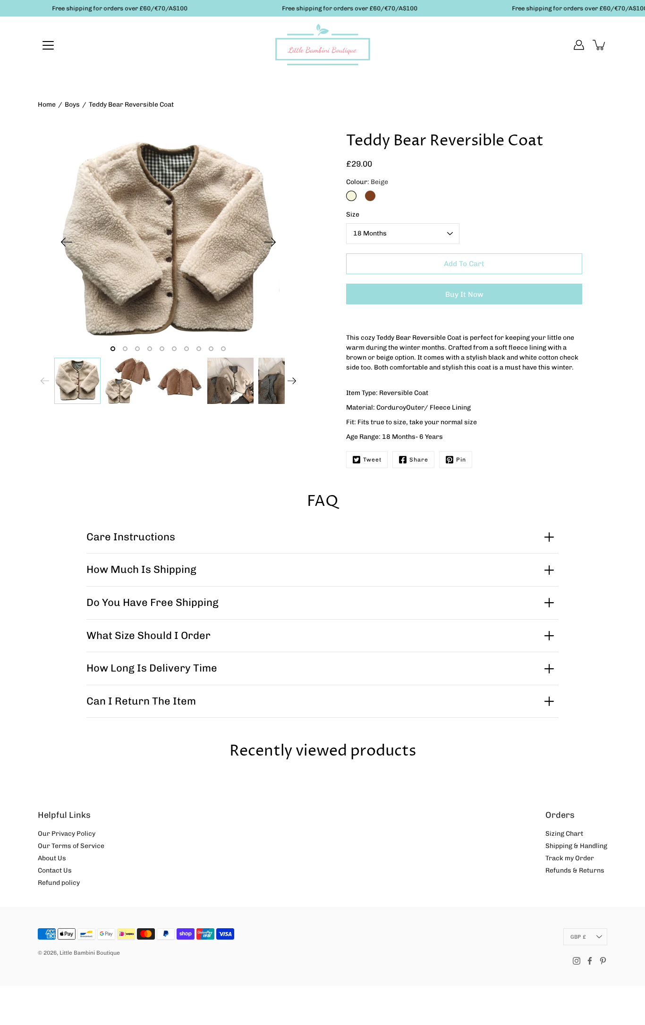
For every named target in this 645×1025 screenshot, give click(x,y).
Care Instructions (130, 536)
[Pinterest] (603, 961)
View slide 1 (112, 348)
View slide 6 (174, 348)
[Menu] (48, 45)
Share (418, 459)
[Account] (578, 44)
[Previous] (66, 242)
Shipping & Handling (576, 846)
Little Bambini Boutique (89, 952)
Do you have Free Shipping (152, 602)
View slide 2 (125, 348)
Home (47, 105)
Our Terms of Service (71, 846)
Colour (367, 182)
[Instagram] (576, 961)
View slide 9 (211, 348)
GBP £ (578, 936)
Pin (461, 459)
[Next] (270, 242)
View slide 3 (137, 348)
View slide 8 (198, 348)
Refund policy (59, 883)
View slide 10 (223, 348)
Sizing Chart (564, 834)
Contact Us (55, 870)
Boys (72, 105)
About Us (52, 858)
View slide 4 (149, 348)
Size (352, 214)
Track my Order (569, 858)
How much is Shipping (141, 569)
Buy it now (464, 294)
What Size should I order (148, 635)
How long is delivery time (151, 668)
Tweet (372, 459)
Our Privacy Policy (66, 834)
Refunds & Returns (574, 870)
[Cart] (599, 44)
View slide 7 (186, 348)
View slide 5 (162, 348)
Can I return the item (141, 701)
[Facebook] (590, 961)
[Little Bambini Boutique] (322, 44)
